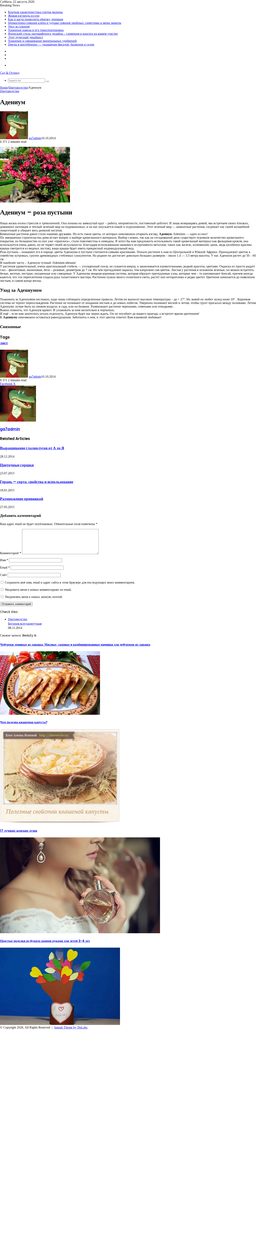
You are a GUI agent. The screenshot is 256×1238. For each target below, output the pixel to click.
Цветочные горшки (17, 465)
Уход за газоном (19, 26)
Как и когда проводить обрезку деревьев (35, 19)
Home (4, 87)
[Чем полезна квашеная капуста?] (60, 822)
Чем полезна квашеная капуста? (23, 722)
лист (4, 343)
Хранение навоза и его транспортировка (36, 30)
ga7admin (35, 138)
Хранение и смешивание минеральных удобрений (42, 41)
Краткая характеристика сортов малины (35, 12)
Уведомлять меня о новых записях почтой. (34, 597)
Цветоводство (18, 87)
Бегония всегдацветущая (25, 623)
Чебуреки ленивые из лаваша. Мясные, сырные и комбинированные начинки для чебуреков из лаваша (75, 644)
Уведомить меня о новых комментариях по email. (38, 589)
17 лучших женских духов (18, 830)
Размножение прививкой (21, 498)
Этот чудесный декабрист (25, 37)
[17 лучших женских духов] (80, 932)
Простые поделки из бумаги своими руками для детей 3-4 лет (45, 941)
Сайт (3, 575)
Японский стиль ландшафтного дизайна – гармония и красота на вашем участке (63, 33)
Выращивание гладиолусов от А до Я (32, 448)
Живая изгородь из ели (23, 15)
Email (5, 567)
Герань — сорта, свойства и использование (36, 481)
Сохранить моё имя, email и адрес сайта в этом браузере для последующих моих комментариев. (70, 582)
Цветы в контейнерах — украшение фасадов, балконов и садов (51, 44)
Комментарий (10, 553)
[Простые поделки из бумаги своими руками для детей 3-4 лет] (60, 1024)
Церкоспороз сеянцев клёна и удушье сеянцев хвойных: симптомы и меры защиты (64, 23)
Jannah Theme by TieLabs (70, 1027)
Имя (4, 560)
